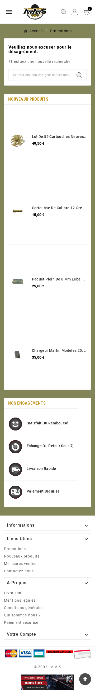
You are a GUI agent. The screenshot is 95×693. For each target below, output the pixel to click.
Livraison (12, 593)
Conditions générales (24, 608)
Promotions (15, 549)
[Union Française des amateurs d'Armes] (47, 682)
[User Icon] (75, 12)
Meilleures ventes (20, 563)
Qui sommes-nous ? (22, 615)
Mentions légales (20, 600)
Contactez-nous (19, 571)
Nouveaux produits (22, 556)
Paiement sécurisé (21, 622)
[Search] (79, 75)
